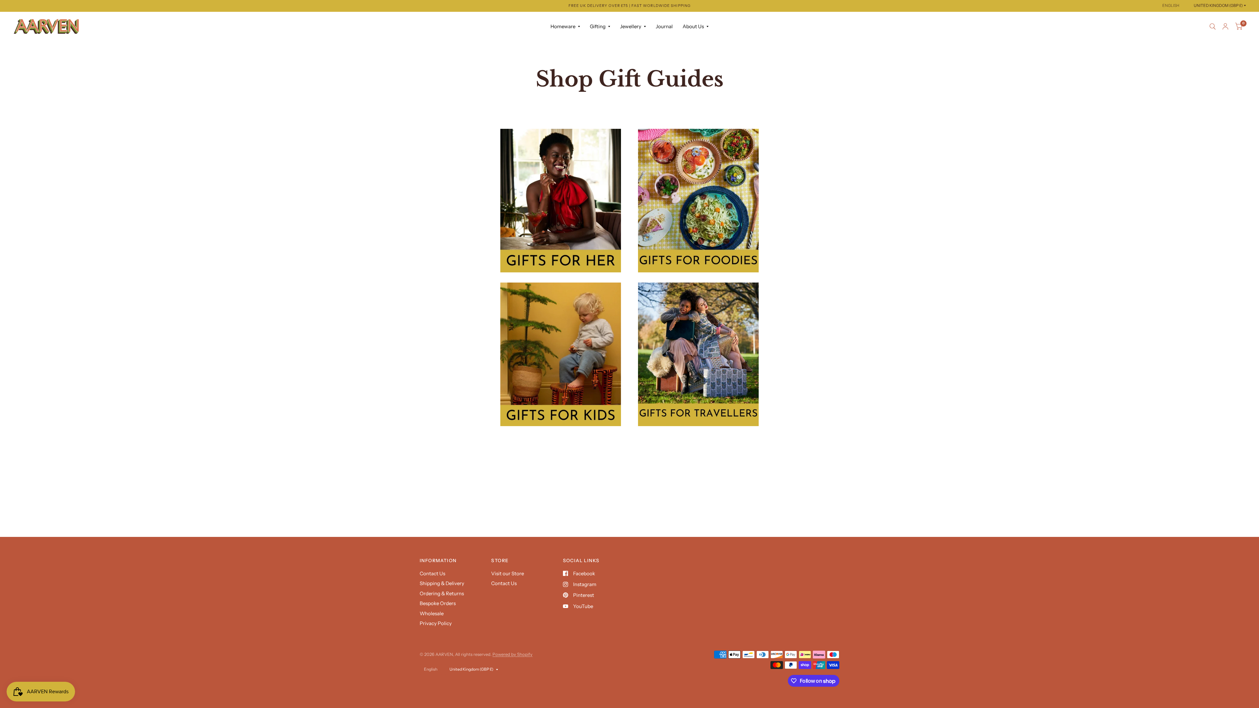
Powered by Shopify (512, 654)
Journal (664, 26)
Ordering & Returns (442, 593)
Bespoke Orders (438, 603)
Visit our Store (507, 573)
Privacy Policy (436, 623)
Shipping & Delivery (442, 583)
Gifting (598, 26)
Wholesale (432, 613)
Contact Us (432, 573)
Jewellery (630, 26)
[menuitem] (565, 26)
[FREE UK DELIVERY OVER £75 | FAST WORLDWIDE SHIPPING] (629, 6)
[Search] (1212, 26)
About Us (693, 26)
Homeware (562, 26)
